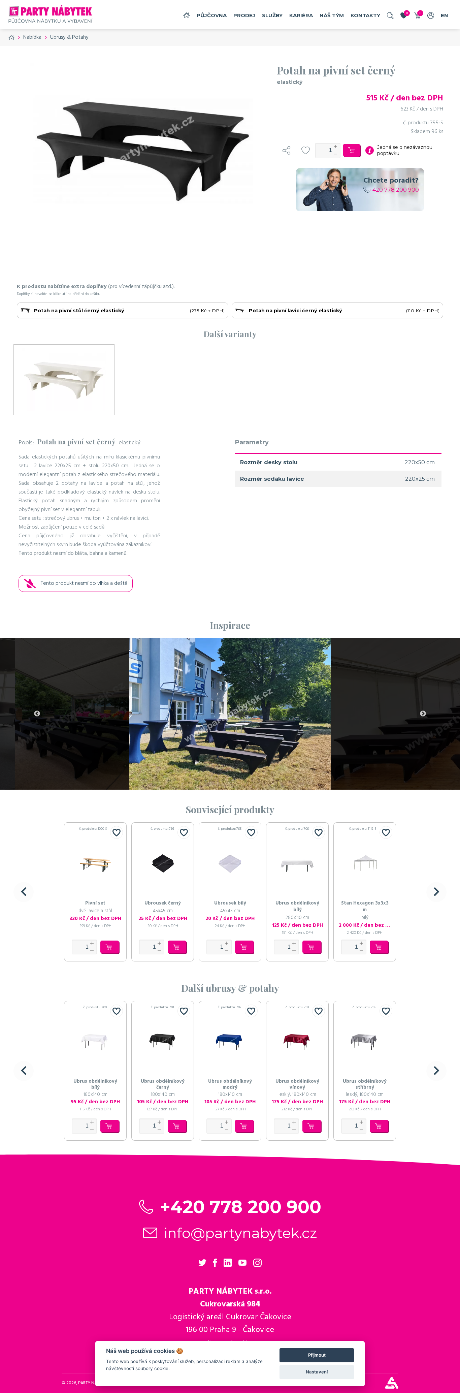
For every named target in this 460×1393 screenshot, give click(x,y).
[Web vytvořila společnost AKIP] (391, 1387)
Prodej (244, 15)
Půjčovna (212, 15)
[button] (23, 892)
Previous (37, 713)
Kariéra (301, 15)
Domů (186, 15)
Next (423, 713)
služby (272, 15)
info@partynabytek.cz (240, 1233)
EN (444, 15)
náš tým (332, 15)
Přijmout (317, 1355)
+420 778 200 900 (394, 190)
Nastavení (317, 1371)
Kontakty (365, 15)
